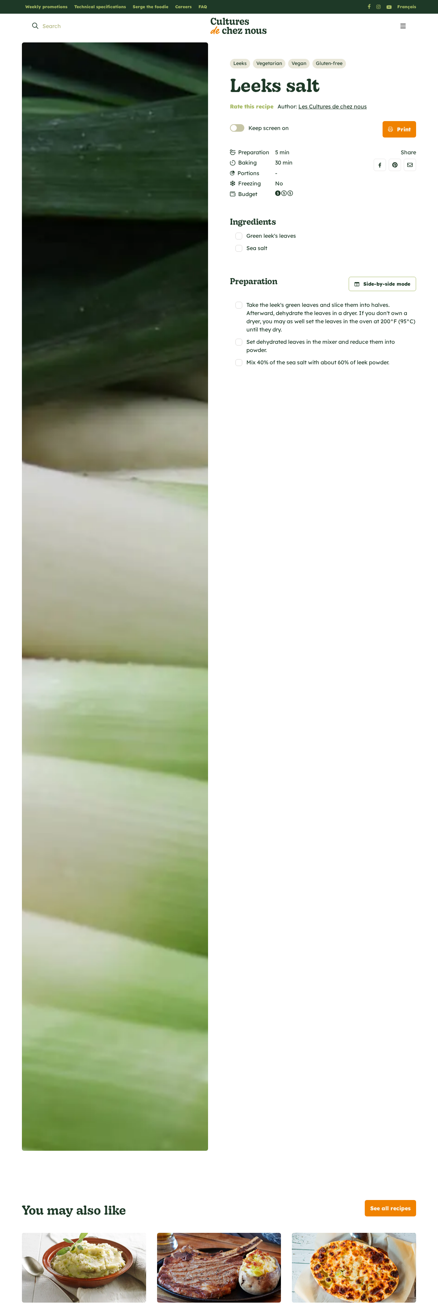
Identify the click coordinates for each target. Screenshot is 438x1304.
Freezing (249, 183)
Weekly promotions (46, 6)
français (406, 6)
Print (404, 129)
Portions (248, 173)
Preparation (253, 152)
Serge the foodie (150, 6)
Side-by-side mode (386, 284)
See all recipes (390, 1208)
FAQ (202, 6)
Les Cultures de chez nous (332, 106)
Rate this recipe (251, 106)
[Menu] (403, 26)
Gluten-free (329, 63)
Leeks (240, 63)
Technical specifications (100, 6)
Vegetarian (269, 63)
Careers (183, 6)
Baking (247, 162)
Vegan (299, 63)
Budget (247, 194)
